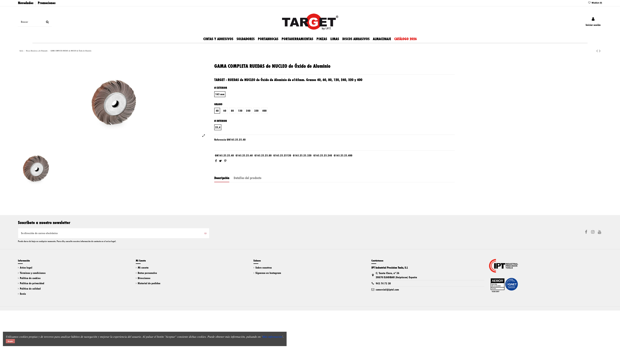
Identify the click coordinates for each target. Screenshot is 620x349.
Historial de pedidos (149, 283)
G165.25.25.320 (302, 155)
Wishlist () (596, 2)
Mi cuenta (143, 267)
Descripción (221, 178)
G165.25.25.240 (322, 155)
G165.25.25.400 (343, 155)
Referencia (220, 139)
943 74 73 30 (383, 283)
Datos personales (147, 273)
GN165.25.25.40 (224, 155)
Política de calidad (30, 288)
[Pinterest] (225, 161)
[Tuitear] (220, 161)
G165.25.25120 (282, 155)
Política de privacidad (32, 283)
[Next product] (600, 50)
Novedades (25, 3)
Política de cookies (30, 278)
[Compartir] (216, 161)
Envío (23, 293)
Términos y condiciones (33, 273)
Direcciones (144, 278)
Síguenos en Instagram (268, 273)
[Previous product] (597, 50)
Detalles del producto (247, 178)
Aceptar (10, 341)
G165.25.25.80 (263, 155)
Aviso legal (26, 267)
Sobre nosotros (263, 267)
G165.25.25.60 (244, 155)
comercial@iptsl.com (387, 289)
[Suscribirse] (205, 233)
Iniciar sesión (593, 24)
